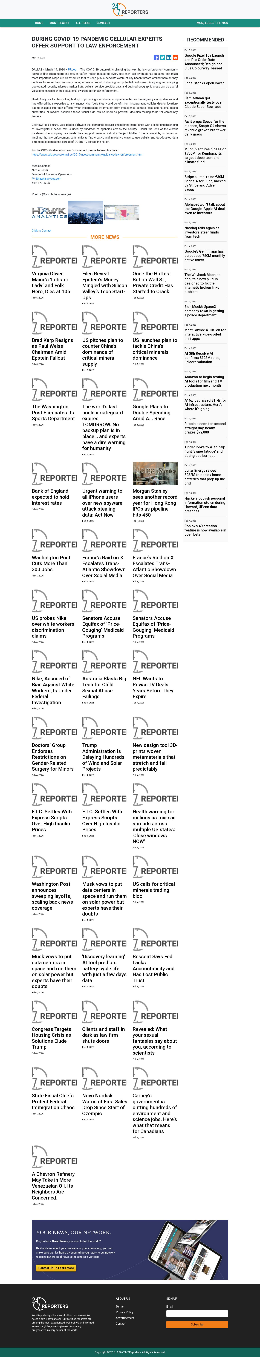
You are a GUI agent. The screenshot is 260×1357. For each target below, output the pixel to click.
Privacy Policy (125, 1312)
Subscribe (197, 1324)
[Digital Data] (85, 212)
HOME (39, 23)
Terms (120, 1306)
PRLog (72, 69)
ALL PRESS (83, 23)
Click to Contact (41, 230)
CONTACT (103, 23)
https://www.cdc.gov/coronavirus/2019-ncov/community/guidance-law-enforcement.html (87, 154)
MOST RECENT (59, 23)
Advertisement (125, 1318)
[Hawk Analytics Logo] (49, 212)
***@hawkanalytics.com (46, 178)
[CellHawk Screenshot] (121, 212)
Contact (120, 1323)
